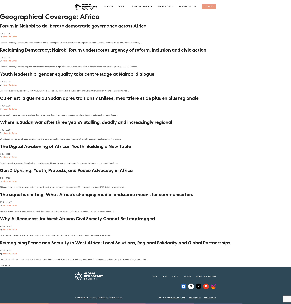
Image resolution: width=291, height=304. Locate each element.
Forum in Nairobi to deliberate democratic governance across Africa (73, 26)
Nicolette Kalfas (10, 37)
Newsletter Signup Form (206, 276)
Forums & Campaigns (141, 7)
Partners (122, 7)
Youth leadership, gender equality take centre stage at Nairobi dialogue (77, 74)
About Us (106, 7)
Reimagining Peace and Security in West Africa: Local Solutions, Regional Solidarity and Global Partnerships (115, 243)
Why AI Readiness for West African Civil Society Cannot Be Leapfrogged (77, 219)
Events (175, 276)
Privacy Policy (210, 298)
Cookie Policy (195, 298)
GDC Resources (164, 7)
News (165, 276)
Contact (209, 6)
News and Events (186, 7)
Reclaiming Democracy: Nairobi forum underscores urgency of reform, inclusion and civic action (103, 50)
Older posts (5, 265)
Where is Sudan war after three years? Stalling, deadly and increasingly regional (86, 122)
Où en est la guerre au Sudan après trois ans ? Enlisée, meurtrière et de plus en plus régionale (99, 98)
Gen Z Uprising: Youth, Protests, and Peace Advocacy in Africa (67, 171)
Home (155, 276)
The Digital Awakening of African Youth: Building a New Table (66, 146)
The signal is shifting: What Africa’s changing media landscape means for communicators (97, 195)
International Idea (177, 298)
